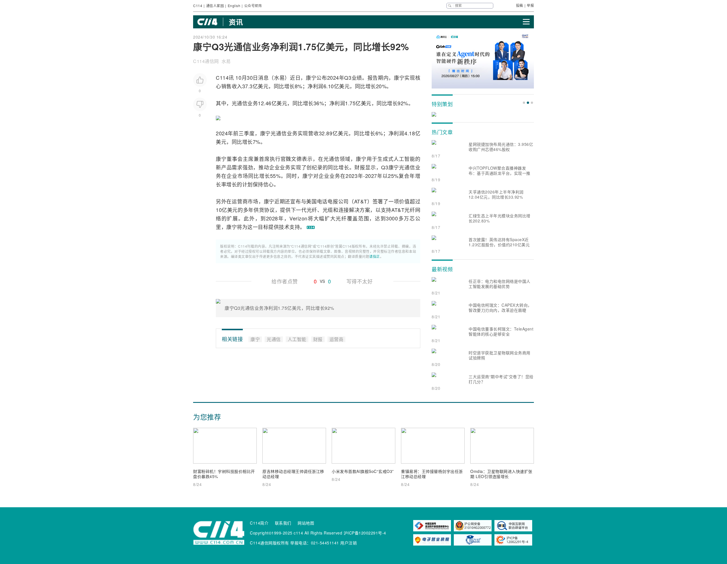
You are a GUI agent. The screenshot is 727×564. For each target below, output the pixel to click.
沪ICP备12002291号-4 (365, 533)
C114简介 (259, 523)
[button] (524, 103)
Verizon (298, 218)
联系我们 (283, 523)
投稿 (519, 5)
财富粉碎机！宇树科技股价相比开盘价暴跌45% (224, 473)
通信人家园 (215, 5)
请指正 (374, 256)
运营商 (240, 201)
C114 (197, 5)
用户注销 (348, 543)
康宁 (311, 77)
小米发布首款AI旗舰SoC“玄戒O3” (363, 471)
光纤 (312, 209)
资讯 (236, 22)
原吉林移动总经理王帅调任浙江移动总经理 (293, 473)
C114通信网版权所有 (269, 543)
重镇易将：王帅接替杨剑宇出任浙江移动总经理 (432, 473)
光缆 (328, 209)
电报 (332, 201)
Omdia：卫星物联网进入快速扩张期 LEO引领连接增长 (501, 473)
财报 (359, 167)
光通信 (240, 103)
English (234, 5)
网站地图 (306, 523)
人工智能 (404, 158)
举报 (530, 5)
